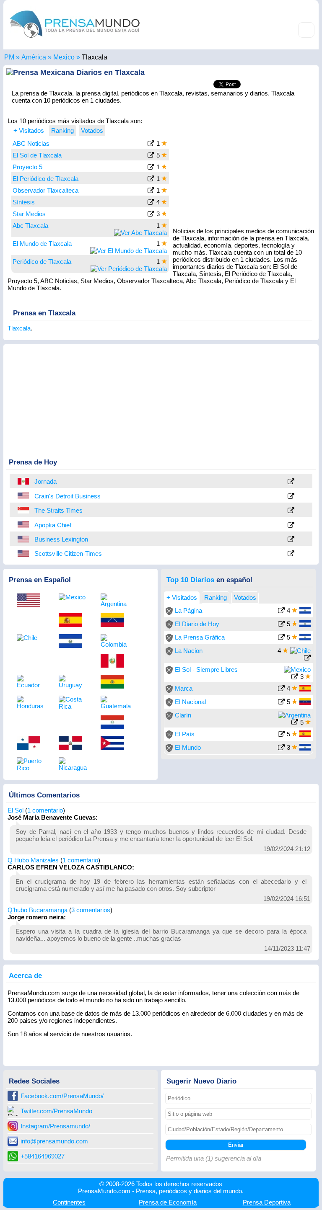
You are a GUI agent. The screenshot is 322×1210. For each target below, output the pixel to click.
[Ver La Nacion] (307, 658)
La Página (188, 610)
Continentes (69, 1202)
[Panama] (31, 743)
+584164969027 (43, 1156)
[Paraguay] (115, 722)
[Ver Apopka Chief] (291, 525)
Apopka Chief (52, 525)
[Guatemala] (115, 702)
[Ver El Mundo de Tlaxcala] (128, 250)
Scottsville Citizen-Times (68, 553)
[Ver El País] (281, 734)
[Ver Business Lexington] (291, 539)
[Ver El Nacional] (281, 702)
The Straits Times (58, 510)
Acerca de (25, 975)
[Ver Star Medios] (151, 214)
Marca (183, 688)
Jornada (45, 481)
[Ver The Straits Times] (291, 511)
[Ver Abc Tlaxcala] (140, 232)
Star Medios (29, 213)
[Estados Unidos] (24, 496)
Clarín (183, 715)
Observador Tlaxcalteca (45, 190)
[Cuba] (115, 743)
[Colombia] (115, 641)
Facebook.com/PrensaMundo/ (62, 1095)
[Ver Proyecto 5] (151, 167)
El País (185, 734)
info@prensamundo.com (54, 1141)
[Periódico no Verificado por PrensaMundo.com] (169, 613)
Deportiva (267, 1202)
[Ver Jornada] (291, 482)
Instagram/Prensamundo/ (55, 1126)
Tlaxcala (19, 328)
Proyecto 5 (27, 166)
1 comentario (45, 810)
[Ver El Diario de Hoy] (281, 624)
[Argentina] (115, 600)
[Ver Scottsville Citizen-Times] (291, 554)
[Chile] (31, 637)
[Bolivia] (115, 682)
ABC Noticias (31, 143)
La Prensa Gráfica (200, 637)
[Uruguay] (73, 682)
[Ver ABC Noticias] (151, 144)
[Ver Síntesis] (151, 202)
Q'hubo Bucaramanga (38, 909)
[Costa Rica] (73, 703)
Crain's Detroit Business (67, 496)
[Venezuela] (115, 620)
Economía (168, 1202)
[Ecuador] (31, 682)
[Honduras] (31, 702)
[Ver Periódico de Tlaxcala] (129, 268)
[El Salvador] (73, 641)
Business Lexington (61, 539)
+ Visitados (28, 130)
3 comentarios (90, 909)
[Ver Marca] (281, 689)
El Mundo (188, 747)
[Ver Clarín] (294, 723)
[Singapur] (24, 510)
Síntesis (24, 202)
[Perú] (24, 481)
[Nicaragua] (73, 764)
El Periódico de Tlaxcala (45, 178)
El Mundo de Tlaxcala (42, 243)
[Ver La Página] (281, 611)
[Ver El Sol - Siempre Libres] (294, 677)
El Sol (15, 810)
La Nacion (189, 650)
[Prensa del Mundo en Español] (75, 39)
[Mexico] (73, 597)
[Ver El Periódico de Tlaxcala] (151, 179)
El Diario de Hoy (197, 623)
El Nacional (190, 701)
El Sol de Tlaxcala (37, 155)
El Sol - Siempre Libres (206, 669)
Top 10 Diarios (190, 579)
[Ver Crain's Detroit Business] (291, 496)
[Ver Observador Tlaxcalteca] (151, 191)
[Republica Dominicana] (73, 743)
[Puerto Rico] (31, 764)
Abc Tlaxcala (30, 225)
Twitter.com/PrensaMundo (56, 1111)
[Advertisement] (244, 168)
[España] (73, 620)
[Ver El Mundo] (281, 748)
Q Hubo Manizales (33, 860)
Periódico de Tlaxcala (42, 261)
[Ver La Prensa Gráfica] (281, 638)
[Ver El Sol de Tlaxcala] (151, 156)
